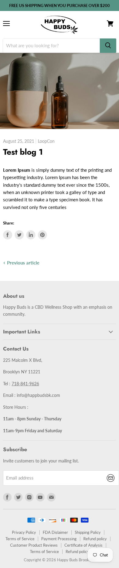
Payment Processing (59, 538)
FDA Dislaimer (55, 532)
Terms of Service (19, 538)
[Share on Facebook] (7, 234)
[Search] (108, 45)
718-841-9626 (25, 383)
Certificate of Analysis (83, 545)
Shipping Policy (88, 532)
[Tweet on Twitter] (19, 234)
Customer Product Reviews (34, 545)
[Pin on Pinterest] (42, 234)
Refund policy (95, 538)
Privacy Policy (24, 532)
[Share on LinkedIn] (30, 234)
